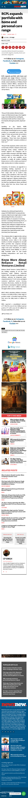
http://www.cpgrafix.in (7, 561)
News (12, 443)
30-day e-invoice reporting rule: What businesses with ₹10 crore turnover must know (18, 460)
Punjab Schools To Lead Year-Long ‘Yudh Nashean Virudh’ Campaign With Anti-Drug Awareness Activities (13, 519)
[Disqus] (14, 596)
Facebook (6, 61)
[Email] (16, 47)
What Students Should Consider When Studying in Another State (17, 421)
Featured (13, 464)
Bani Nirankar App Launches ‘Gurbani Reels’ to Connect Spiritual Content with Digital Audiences (13, 512)
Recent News (5, 515)
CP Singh (11, 37)
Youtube (12, 63)
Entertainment (15, 435)
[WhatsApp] (9, 47)
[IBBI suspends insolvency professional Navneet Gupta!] (5, 441)
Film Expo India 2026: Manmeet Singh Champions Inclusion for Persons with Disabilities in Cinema (18, 430)
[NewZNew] (20, 7)
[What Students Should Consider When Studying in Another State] (5, 421)
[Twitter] (6, 47)
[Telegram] (23, 47)
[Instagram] (5, 732)
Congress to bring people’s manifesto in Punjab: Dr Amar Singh (13, 526)
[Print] (20, 47)
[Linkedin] (13, 47)
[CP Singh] (2, 37)
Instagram (20, 59)
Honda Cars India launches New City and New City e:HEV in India (20, 540)
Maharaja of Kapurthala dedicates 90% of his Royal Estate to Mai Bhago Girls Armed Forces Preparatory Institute (18, 450)
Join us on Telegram (14, 72)
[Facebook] (2, 47)
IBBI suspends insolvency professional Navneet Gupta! (17, 441)
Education (14, 424)
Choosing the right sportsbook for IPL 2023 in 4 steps (7, 540)
